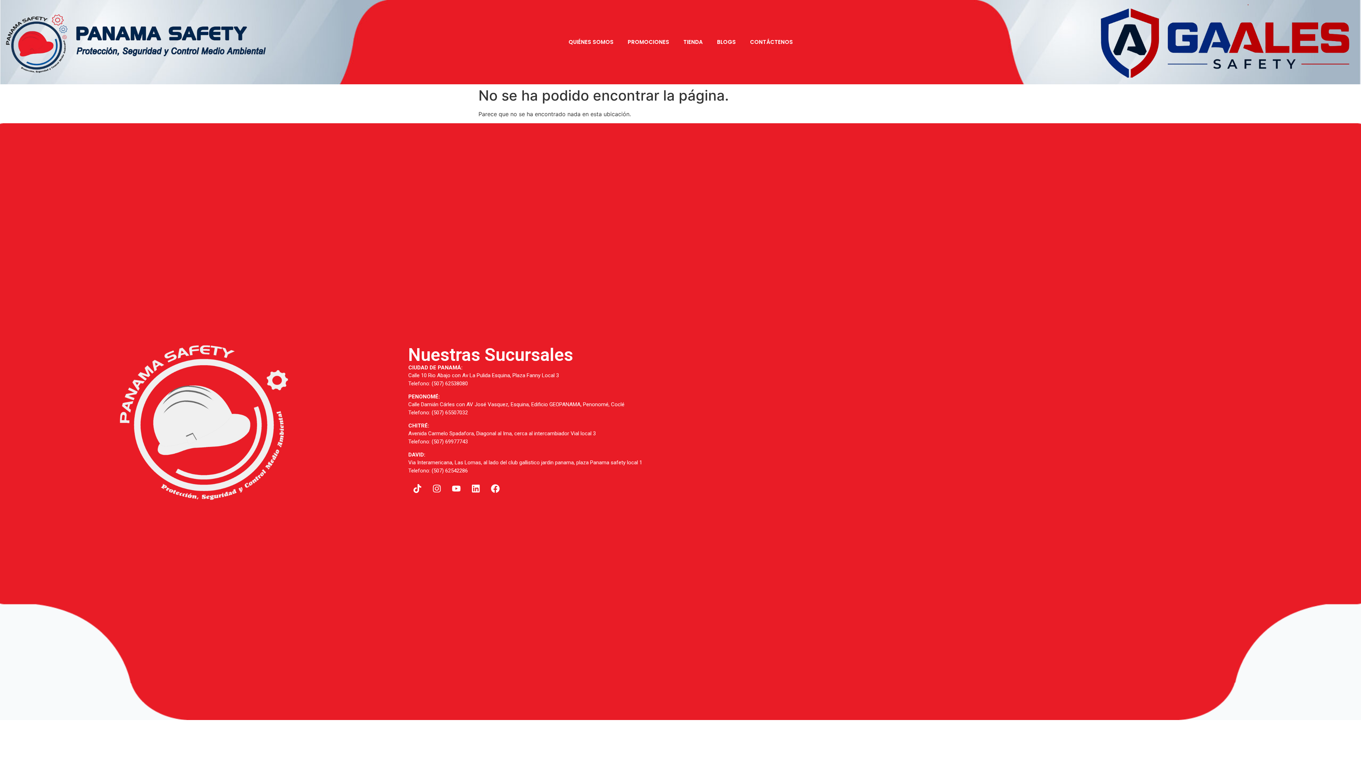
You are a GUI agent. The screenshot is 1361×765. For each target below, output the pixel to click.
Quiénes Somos (591, 42)
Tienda (693, 42)
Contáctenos (771, 42)
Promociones (648, 42)
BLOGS (726, 42)
